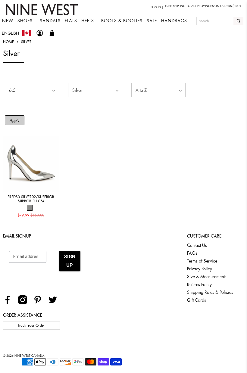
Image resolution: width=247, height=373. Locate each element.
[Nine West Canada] (43, 10)
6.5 (12, 90)
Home (8, 42)
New (7, 21)
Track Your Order (31, 325)
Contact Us (197, 245)
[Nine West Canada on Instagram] (25, 303)
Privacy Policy (199, 269)
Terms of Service (202, 261)
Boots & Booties (121, 21)
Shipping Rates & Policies (210, 292)
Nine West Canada (29, 355)
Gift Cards (196, 300)
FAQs (192, 253)
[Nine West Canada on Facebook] (10, 303)
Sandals (50, 21)
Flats (71, 21)
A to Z (141, 90)
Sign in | (157, 7)
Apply (15, 120)
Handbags (174, 21)
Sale (152, 21)
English (10, 33)
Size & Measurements (207, 277)
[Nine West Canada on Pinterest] (40, 303)
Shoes (25, 21)
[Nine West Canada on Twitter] (55, 303)
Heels (87, 21)
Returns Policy (199, 284)
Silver (26, 42)
